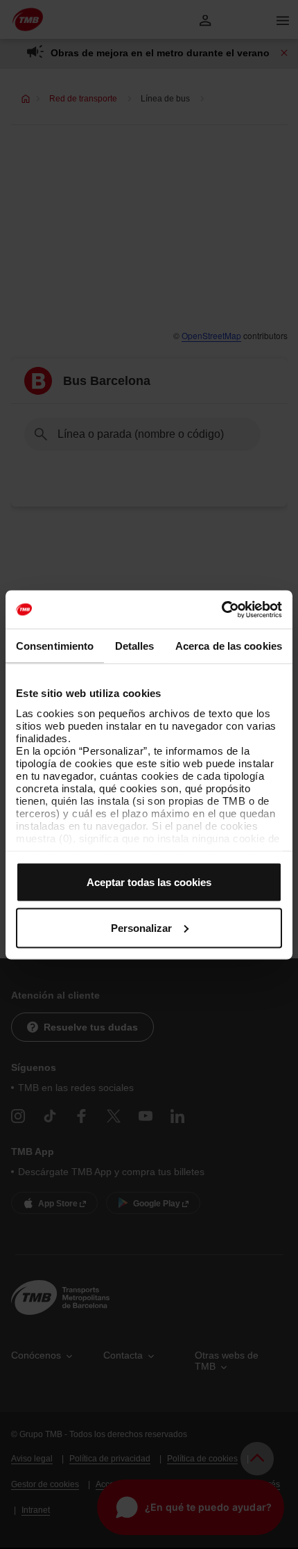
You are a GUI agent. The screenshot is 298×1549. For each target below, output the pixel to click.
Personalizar (141, 927)
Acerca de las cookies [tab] (228, 646)
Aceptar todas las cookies (149, 882)
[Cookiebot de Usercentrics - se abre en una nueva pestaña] (221, 609)
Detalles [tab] (135, 646)
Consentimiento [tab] (55, 646)
